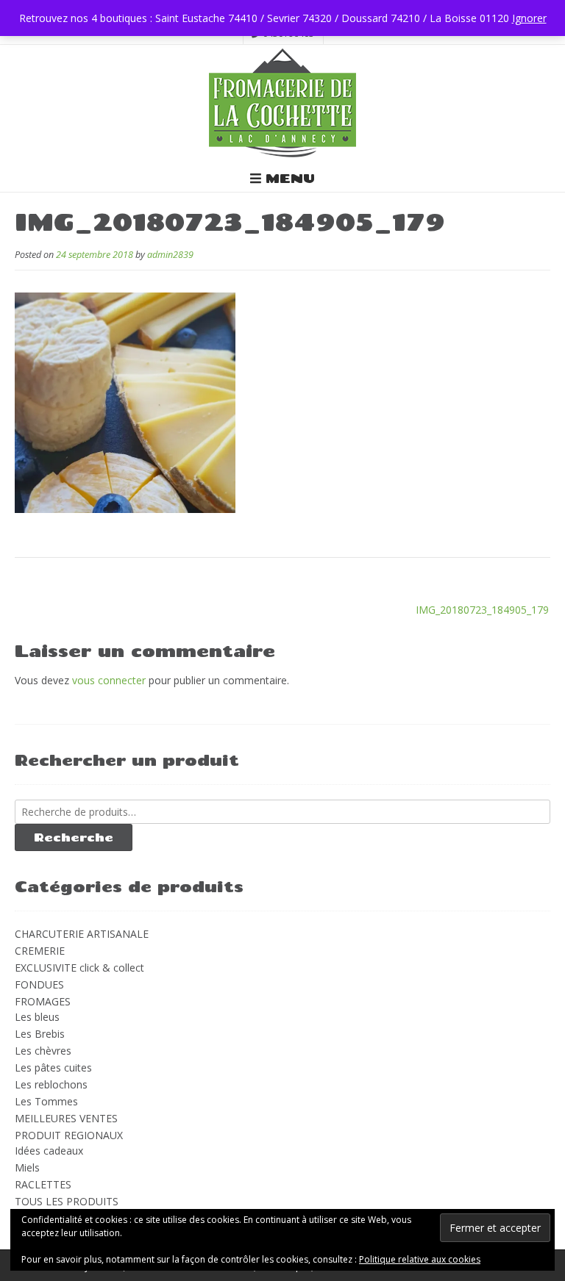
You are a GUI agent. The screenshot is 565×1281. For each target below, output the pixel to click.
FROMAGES (43, 1001)
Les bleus (37, 1017)
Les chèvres (43, 1051)
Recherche (73, 837)
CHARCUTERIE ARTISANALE (82, 934)
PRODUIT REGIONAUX (69, 1135)
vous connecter (109, 680)
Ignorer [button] (529, 18)
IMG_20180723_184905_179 (482, 610)
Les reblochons (51, 1084)
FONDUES (39, 984)
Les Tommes (46, 1101)
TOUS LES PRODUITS (66, 1201)
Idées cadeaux (49, 1151)
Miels (27, 1167)
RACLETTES (43, 1184)
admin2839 (170, 254)
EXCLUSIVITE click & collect (79, 968)
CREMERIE (40, 951)
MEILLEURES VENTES (66, 1118)
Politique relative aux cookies (419, 1259)
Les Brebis (40, 1034)
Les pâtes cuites (53, 1067)
